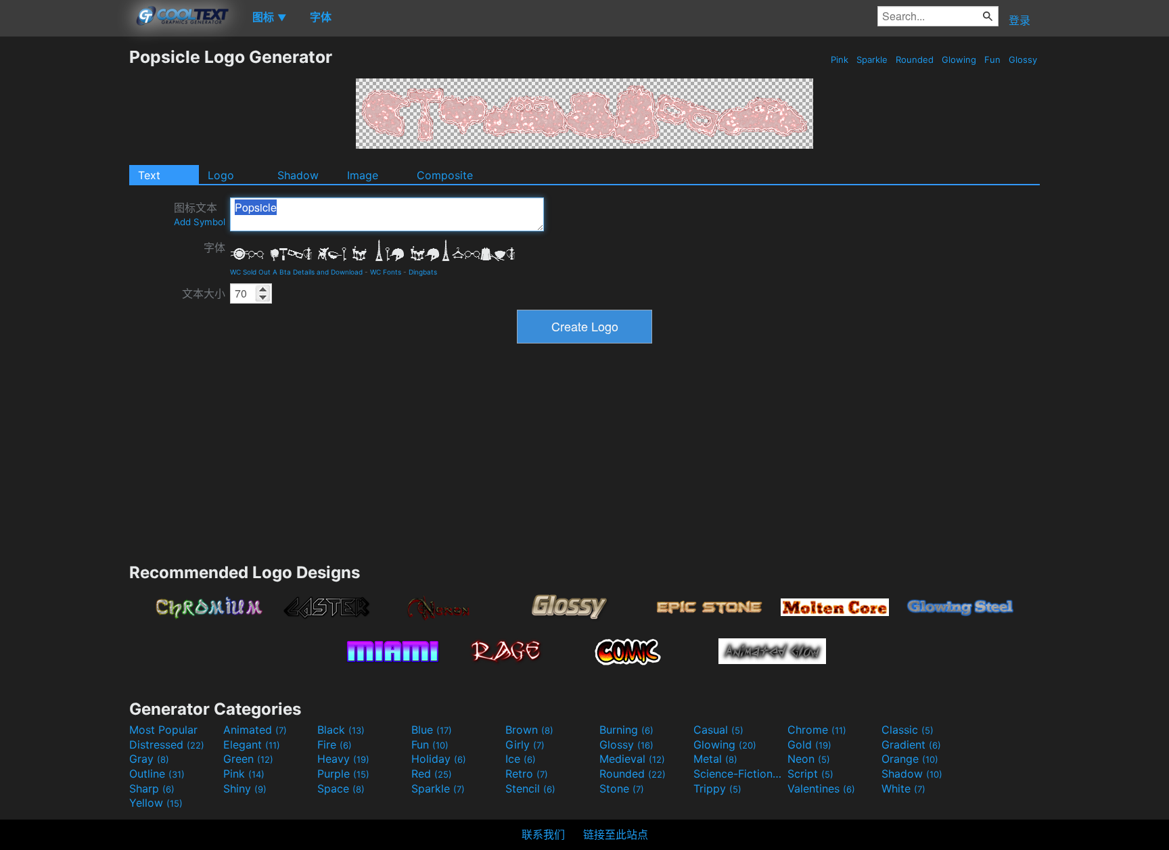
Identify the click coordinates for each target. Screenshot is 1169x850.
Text (149, 175)
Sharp (152, 788)
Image (362, 175)
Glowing (959, 59)
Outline (157, 773)
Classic (907, 729)
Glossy (1023, 59)
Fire (334, 744)
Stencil (530, 788)
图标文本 (199, 214)
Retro (526, 773)
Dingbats (423, 272)
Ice (520, 758)
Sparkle (872, 59)
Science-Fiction (738, 773)
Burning (626, 729)
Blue (431, 729)
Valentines (821, 788)
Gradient (911, 744)
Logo (221, 175)
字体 (214, 247)
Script (810, 773)
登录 (1019, 20)
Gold (809, 744)
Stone (621, 788)
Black (341, 729)
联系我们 (543, 834)
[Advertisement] (64, 249)
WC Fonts (385, 272)
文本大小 (203, 293)
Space (341, 788)
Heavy (343, 758)
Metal (715, 758)
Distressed (166, 744)
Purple (343, 773)
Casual (718, 729)
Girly (525, 744)
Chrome (816, 729)
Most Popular (163, 729)
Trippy (717, 788)
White (903, 788)
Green (248, 758)
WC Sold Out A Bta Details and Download (296, 272)
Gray (149, 758)
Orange (909, 758)
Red (431, 773)
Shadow (298, 175)
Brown (529, 729)
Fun (992, 59)
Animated (255, 729)
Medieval (632, 758)
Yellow (156, 802)
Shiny (245, 788)
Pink (839, 59)
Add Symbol (199, 221)
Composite (445, 175)
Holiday (438, 758)
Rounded (914, 59)
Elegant (251, 744)
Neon (808, 758)
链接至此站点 (615, 834)
